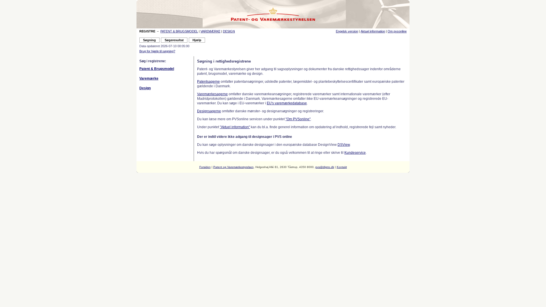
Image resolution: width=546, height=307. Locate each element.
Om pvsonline (397, 31)
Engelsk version (347, 31)
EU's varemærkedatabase (287, 103)
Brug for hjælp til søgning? (157, 51)
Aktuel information (373, 31)
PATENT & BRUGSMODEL (179, 31)
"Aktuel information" (235, 127)
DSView (344, 145)
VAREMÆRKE (210, 31)
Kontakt (342, 167)
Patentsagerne (208, 82)
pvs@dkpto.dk (324, 167)
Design (145, 88)
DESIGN (229, 31)
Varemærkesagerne (212, 94)
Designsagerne (209, 111)
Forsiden (205, 167)
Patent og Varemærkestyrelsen (233, 167)
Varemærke (148, 78)
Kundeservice (355, 153)
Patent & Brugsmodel (156, 69)
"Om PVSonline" (298, 119)
